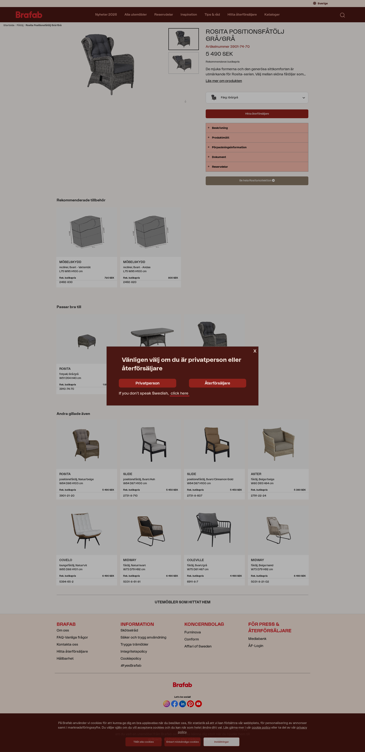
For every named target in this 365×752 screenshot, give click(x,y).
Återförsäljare (217, 383)
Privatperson (147, 383)
